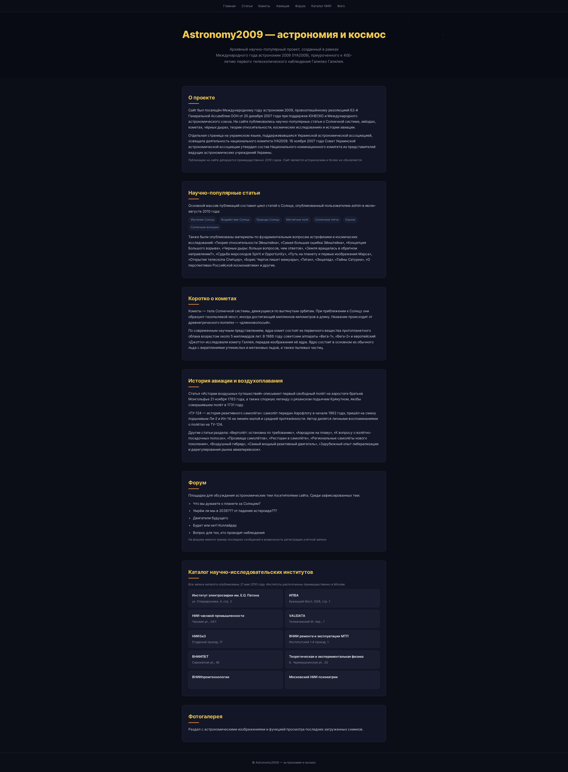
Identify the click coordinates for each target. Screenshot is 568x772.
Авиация (282, 6)
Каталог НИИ (321, 6)
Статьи (247, 6)
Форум (300, 6)
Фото (341, 6)
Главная (229, 6)
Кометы (264, 6)
